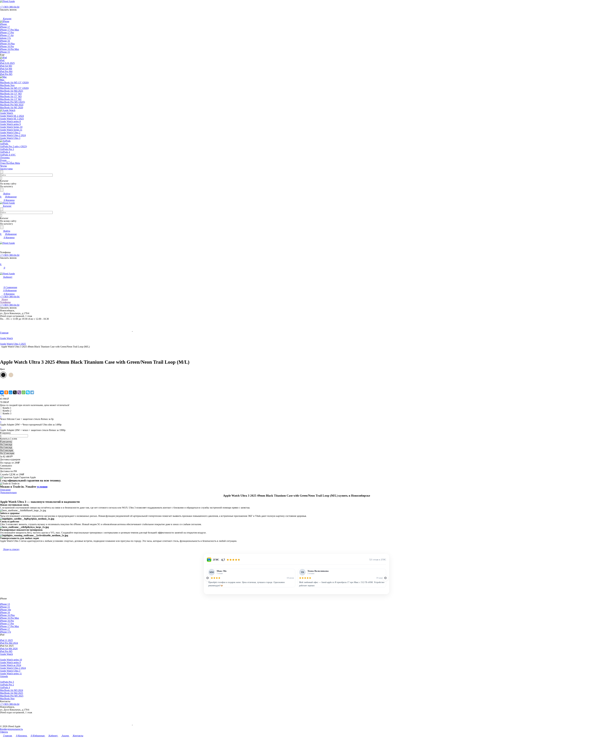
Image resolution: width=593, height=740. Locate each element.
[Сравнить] (1, 386)
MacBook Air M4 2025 (11, 693)
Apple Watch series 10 (11, 659)
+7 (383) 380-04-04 (9, 7)
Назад (4, 299)
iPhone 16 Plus (7, 615)
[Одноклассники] (6, 392)
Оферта (4, 732)
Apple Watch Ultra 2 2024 (13, 668)
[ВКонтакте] (2, 392)
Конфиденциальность (11, 729)
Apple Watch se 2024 (10, 665)
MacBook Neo (7, 698)
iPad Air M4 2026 (9, 648)
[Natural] (11, 375)
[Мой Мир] (10, 392)
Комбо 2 (7, 410)
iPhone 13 (5, 604)
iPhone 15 (5, 607)
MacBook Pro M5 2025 (11, 695)
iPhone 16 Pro (7, 620)
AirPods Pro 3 (7, 682)
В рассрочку (6, 441)
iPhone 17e (5, 632)
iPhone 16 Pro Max (9, 618)
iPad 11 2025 (6, 640)
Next (385, 578)
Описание (5, 489)
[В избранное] (1, 383)
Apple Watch (6, 654)
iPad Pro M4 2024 (9, 643)
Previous (207, 578)
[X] (15, 392)
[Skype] (28, 392)
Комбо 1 (7, 408)
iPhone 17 (5, 629)
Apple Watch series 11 (11, 673)
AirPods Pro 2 (7, 684)
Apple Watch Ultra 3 (10, 670)
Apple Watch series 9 (10, 662)
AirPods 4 (5, 687)
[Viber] (19, 392)
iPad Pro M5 (6, 651)
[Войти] (1, 261)
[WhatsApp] (23, 392)
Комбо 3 (7, 413)
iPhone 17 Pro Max (9, 626)
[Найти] (1, 190)
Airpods (4, 676)
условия (42, 486)
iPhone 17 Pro (7, 623)
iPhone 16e (5, 609)
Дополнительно (8, 492)
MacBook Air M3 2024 (11, 690)
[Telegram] (32, 392)
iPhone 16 (5, 612)
